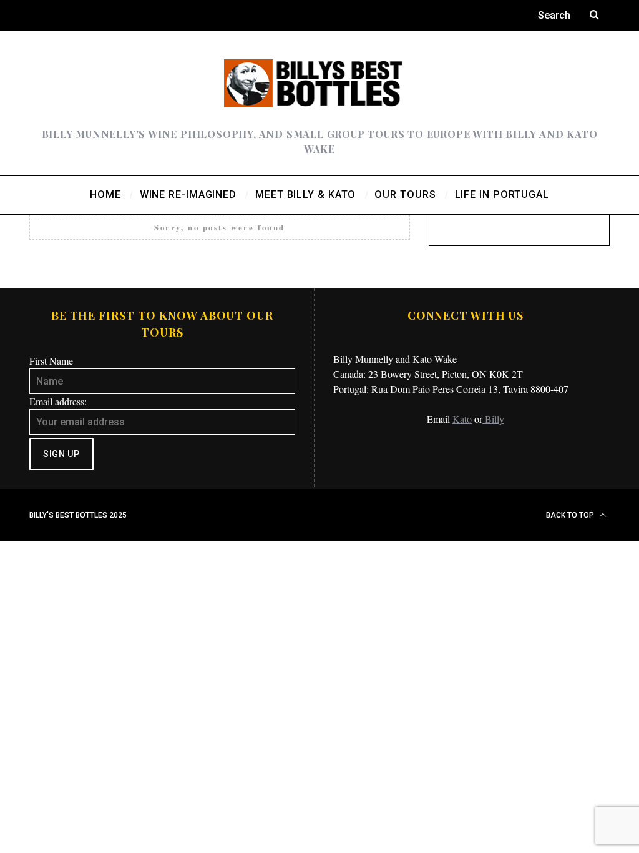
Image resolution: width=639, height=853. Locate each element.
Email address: (58, 401)
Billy (493, 418)
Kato (462, 418)
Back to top (571, 515)
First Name (51, 360)
